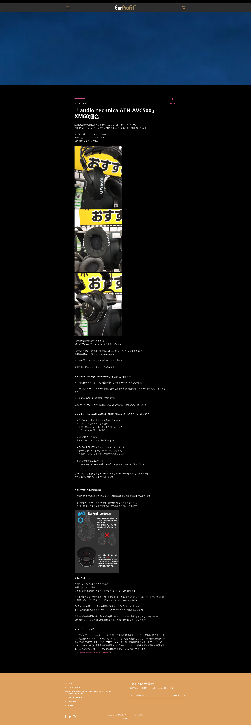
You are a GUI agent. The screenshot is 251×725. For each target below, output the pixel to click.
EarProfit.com (127, 715)
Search (68, 683)
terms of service (73, 697)
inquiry (69, 705)
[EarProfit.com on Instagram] (74, 716)
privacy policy (72, 687)
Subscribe (177, 695)
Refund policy (72, 701)
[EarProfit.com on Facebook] (65, 716)
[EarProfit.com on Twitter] (70, 716)
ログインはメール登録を (142, 683)
